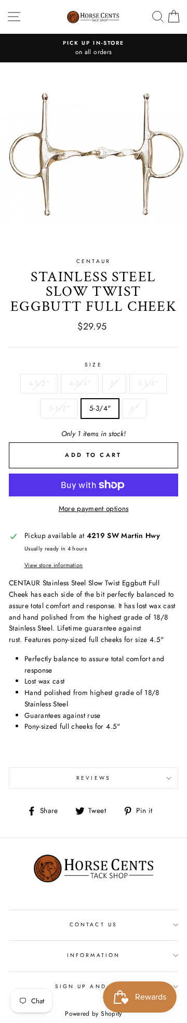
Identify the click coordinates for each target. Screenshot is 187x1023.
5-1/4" (148, 383)
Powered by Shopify (93, 1013)
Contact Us (93, 924)
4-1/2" (39, 383)
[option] (93, 48)
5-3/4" (100, 408)
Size (93, 365)
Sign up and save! (93, 986)
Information (93, 955)
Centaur (93, 261)
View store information (53, 565)
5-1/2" (59, 408)
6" (134, 408)
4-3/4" (79, 383)
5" (114, 383)
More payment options (94, 508)
